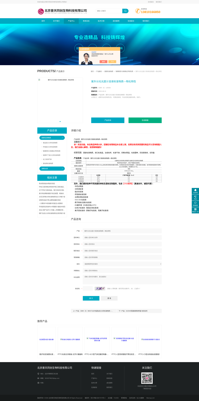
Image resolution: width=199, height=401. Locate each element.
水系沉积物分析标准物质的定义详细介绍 (52, 197)
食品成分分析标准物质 (50, 143)
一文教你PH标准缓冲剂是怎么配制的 (51, 203)
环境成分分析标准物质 (50, 147)
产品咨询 (107, 120)
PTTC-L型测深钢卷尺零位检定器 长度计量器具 (112, 354)
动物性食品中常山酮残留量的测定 (50, 200)
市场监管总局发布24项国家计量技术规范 (52, 206)
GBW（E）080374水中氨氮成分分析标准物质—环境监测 (98, 311)
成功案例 (116, 21)
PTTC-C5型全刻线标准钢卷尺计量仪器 (138, 354)
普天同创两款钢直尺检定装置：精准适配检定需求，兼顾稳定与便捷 (61, 193)
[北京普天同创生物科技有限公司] (62, 6)
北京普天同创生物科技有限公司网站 (54, 2)
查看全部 (45, 168)
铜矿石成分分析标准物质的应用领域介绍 (52, 213)
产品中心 (71, 21)
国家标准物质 (108, 71)
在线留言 (151, 2)
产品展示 (99, 71)
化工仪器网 (140, 398)
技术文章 (101, 21)
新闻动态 (86, 21)
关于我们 (56, 21)
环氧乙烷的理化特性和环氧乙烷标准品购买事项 (54, 187)
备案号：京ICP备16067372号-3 (95, 398)
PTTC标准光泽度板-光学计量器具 (58, 354)
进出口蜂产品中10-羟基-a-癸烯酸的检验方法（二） (55, 210)
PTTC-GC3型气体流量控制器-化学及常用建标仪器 (85, 354)
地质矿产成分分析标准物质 (51, 155)
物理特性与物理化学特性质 (124, 71)
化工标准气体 (47, 159)
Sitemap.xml (150, 398)
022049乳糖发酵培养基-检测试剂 (136, 311)
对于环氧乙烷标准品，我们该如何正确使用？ (53, 190)
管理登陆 (124, 398)
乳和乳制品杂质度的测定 (47, 183)
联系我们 (159, 2)
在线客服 (145, 120)
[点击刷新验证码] (100, 288)
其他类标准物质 (48, 163)
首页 (43, 21)
